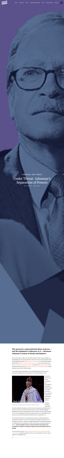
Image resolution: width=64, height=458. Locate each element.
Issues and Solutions (35, 2)
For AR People (28, 186)
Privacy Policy (49, 2)
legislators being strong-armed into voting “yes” (22, 365)
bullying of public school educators (32, 361)
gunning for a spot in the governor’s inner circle (28, 363)
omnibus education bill (44, 365)
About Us (22, 2)
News (27, 2)
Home (16, 2)
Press (43, 2)
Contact (56, 2)
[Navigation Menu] (61, 2)
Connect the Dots (26, 174)
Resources (39, 174)
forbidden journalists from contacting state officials (37, 366)
